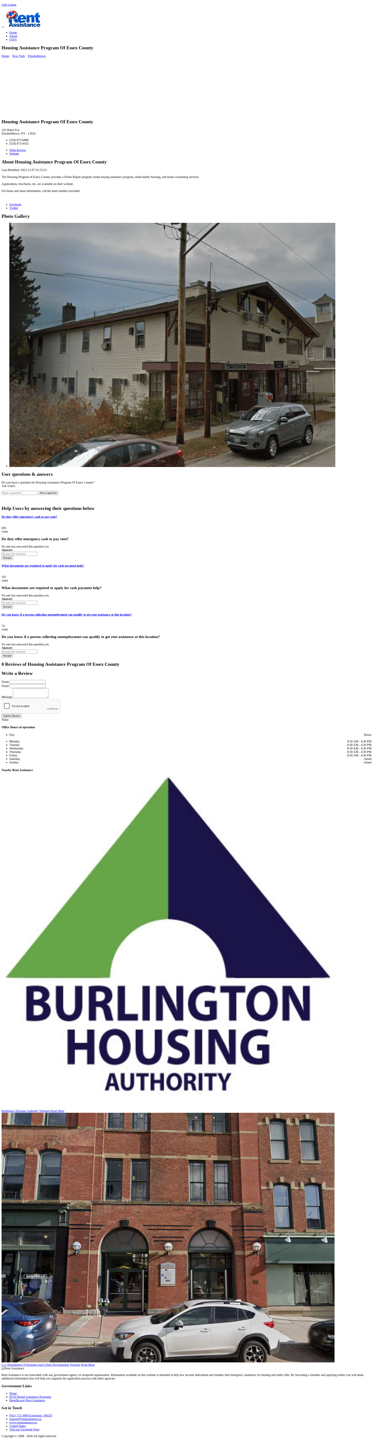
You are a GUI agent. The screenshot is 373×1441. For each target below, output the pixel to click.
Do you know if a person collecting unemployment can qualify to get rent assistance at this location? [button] (67, 614)
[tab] (186, 517)
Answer (7, 557)
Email (5, 686)
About (13, 36)
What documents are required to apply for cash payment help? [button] (43, 565)
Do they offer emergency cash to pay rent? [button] (29, 516)
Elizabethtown (37, 56)
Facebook (15, 204)
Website (14, 153)
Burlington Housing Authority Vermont (26, 1111)
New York (18, 56)
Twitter (13, 208)
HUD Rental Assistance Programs (30, 1396)
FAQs (13, 39)
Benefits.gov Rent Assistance (27, 1400)
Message (7, 697)
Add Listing (9, 4)
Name (5, 681)
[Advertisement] (186, 88)
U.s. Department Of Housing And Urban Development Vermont (41, 1364)
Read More (57, 1111)
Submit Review (11, 715)
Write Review (17, 150)
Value (5, 719)
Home (13, 32)
